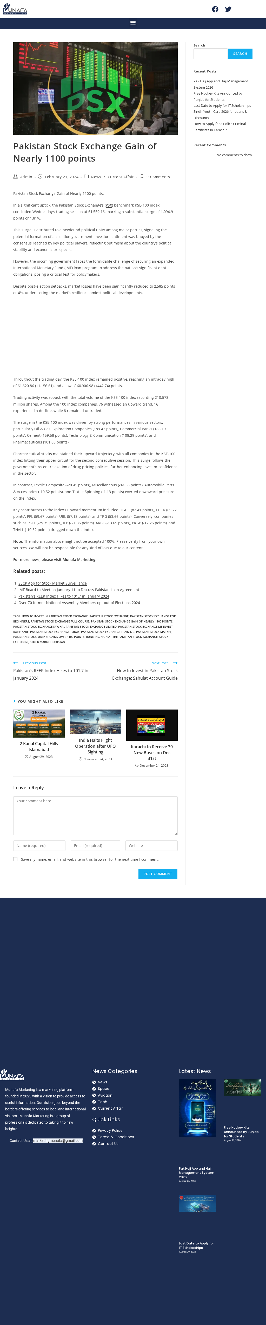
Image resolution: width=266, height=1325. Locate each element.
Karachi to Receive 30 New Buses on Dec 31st (152, 752)
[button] (133, 22)
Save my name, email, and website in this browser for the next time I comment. (90, 859)
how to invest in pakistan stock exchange (55, 616)
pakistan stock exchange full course (60, 621)
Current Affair (121, 176)
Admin (26, 176)
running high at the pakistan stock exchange (122, 637)
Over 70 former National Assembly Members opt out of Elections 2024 (79, 602)
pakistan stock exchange (109, 616)
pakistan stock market (153, 632)
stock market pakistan (47, 642)
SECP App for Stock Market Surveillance (52, 583)
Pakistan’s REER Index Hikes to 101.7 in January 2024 (63, 596)
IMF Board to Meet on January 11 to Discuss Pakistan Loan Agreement (78, 589)
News (96, 176)
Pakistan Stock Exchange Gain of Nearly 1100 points (131, 621)
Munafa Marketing (79, 559)
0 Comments (158, 176)
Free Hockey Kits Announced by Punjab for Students (241, 1131)
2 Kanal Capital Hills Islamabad (39, 746)
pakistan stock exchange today (54, 632)
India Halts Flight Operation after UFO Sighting (95, 746)
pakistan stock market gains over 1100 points (48, 637)
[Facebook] (215, 9)
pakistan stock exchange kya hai (38, 626)
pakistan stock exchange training (108, 632)
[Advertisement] (95, 337)
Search (199, 45)
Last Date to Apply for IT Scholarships (222, 105)
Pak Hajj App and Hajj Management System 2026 (196, 1173)
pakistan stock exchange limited (91, 626)
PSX (109, 205)
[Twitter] (228, 9)
